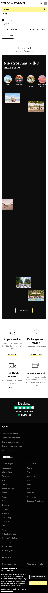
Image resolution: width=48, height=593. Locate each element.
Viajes (4, 501)
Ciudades (5, 485)
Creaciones (31, 497)
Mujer (28, 480)
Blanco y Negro (8, 489)
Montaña (5, 513)
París (4, 530)
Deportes (5, 505)
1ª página (17, 52)
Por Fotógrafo (7, 551)
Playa (28, 472)
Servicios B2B (7, 450)
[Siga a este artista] (11, 21)
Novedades (6, 468)
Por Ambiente (7, 547)
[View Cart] (41, 3)
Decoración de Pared (10, 538)
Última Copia (7, 472)
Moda (4, 480)
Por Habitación (8, 542)
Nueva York (6, 522)
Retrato (29, 485)
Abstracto (30, 476)
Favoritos (5, 476)
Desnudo (30, 493)
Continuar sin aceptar (38, 576)
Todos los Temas (9, 534)
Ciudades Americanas (35, 501)
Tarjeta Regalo (7, 464)
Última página (29, 52)
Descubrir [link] (24, 310)
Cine (3, 526)
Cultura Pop (6, 518)
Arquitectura (31, 464)
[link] (13, 3)
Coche (29, 468)
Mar (28, 489)
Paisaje (5, 497)
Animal (4, 493)
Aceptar (38, 583)
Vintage (5, 509)
